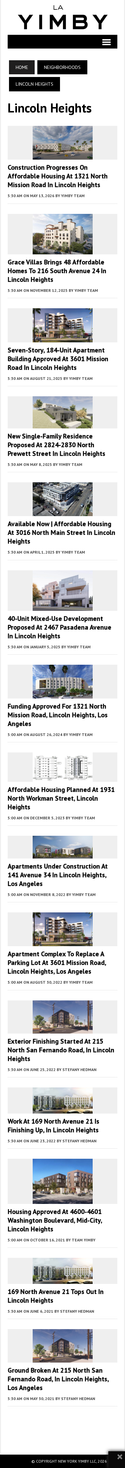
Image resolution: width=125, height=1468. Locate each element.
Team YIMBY (83, 1239)
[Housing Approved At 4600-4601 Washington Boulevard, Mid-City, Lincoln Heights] (63, 1199)
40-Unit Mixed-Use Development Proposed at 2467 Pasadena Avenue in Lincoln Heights (59, 627)
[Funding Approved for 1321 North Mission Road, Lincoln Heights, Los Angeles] (63, 693)
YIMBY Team (73, 195)
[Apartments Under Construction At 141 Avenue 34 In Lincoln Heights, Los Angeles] (63, 853)
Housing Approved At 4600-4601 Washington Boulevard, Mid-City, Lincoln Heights (55, 1220)
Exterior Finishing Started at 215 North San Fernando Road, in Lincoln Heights (61, 1050)
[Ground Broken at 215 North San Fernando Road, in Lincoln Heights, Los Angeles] (63, 1358)
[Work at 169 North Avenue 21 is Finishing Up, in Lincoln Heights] (63, 1109)
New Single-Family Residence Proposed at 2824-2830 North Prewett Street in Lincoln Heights (56, 445)
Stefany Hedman (79, 1069)
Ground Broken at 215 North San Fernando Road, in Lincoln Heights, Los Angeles (58, 1379)
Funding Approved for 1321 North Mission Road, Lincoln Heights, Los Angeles (58, 715)
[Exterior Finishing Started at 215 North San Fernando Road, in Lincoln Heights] (63, 1029)
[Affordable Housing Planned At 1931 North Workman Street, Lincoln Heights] (63, 777)
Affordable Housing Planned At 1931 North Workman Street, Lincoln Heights (61, 798)
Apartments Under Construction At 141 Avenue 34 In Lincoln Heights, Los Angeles (58, 875)
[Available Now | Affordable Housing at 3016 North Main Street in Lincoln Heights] (63, 511)
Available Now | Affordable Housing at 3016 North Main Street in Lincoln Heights (61, 532)
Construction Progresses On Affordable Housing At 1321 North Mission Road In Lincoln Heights (58, 176)
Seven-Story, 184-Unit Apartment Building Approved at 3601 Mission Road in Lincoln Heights (58, 359)
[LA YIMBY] (62, 17)
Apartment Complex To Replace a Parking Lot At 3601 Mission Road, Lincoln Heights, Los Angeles (57, 963)
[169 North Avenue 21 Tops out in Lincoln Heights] (63, 1279)
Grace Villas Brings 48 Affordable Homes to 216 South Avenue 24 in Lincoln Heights (57, 271)
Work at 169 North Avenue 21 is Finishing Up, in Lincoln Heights (53, 1125)
